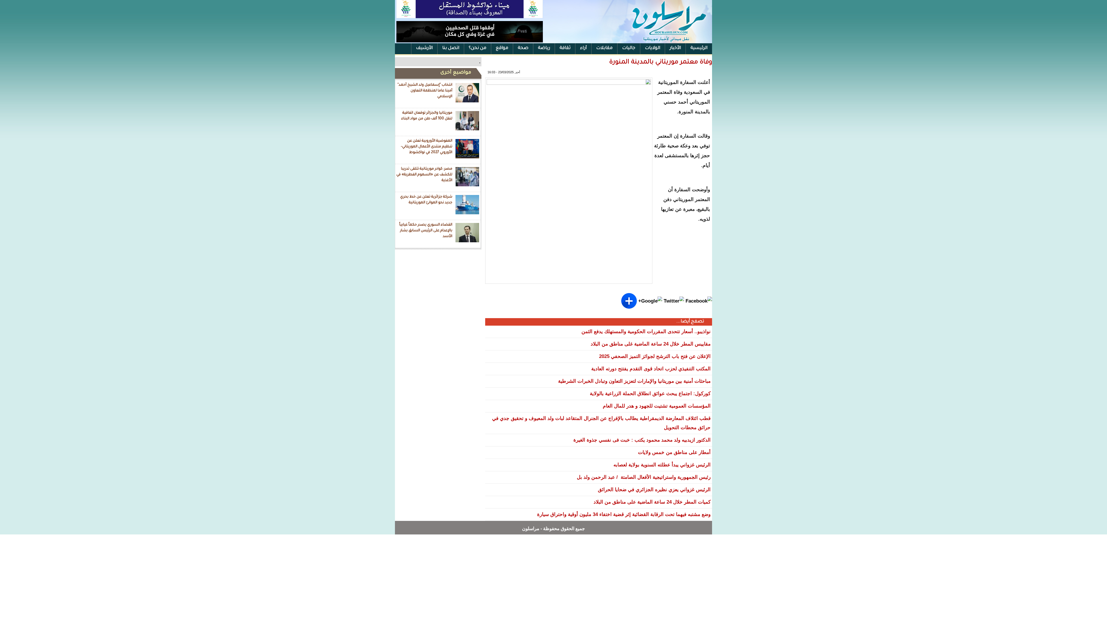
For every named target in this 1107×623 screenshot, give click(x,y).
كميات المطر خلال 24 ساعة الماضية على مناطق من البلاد (652, 502)
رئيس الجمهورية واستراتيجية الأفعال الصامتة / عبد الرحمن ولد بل (644, 477)
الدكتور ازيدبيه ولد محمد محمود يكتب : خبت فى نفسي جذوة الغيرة (642, 440)
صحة (523, 48)
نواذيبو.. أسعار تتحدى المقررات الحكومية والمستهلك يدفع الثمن (646, 331)
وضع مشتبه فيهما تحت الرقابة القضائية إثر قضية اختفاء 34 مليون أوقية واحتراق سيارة (624, 514)
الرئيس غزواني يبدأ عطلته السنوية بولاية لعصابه (662, 465)
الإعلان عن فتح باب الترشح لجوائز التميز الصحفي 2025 (655, 356)
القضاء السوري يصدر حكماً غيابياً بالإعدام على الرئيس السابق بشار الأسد (425, 230)
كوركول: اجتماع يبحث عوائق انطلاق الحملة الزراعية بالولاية (650, 393)
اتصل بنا (450, 48)
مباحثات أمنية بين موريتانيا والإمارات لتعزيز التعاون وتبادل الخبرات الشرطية (634, 381)
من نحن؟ (477, 48)
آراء (583, 48)
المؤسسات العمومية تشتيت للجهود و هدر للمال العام (657, 406)
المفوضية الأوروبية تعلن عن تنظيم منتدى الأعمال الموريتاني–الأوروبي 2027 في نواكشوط (426, 146)
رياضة (544, 48)
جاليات (628, 48)
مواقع (502, 48)
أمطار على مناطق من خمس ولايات (674, 452)
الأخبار (675, 48)
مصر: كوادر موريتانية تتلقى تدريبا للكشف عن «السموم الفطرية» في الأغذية (424, 174)
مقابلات (604, 48)
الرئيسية (698, 48)
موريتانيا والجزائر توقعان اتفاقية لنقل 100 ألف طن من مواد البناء (426, 116)
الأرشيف (424, 48)
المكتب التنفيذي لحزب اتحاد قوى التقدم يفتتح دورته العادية (651, 368)
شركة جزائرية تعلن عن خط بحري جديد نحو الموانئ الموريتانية (426, 200)
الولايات (652, 48)
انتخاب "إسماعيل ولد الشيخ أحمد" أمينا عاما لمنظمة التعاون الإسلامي (425, 90)
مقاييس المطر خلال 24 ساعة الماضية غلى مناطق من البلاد (651, 344)
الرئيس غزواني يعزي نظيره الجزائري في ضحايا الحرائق (654, 489)
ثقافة (565, 48)
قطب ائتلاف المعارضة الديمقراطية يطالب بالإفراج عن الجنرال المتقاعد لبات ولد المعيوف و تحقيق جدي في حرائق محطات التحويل (601, 423)
